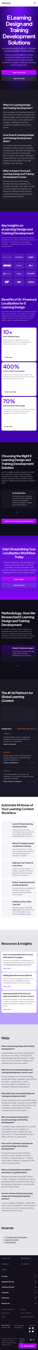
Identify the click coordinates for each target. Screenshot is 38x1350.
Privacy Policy (6, 1313)
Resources (6, 1303)
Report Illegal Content (27, 1316)
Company (5, 1292)
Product (5, 1276)
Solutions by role (8, 1282)
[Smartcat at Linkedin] (33, 1328)
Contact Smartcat (27, 51)
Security (23, 1309)
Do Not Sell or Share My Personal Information (22, 1341)
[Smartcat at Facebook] (30, 1328)
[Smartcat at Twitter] (30, 1332)
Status (3, 1316)
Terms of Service (26, 1313)
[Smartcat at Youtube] (33, 1332)
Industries (5, 1298)
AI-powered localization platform (14, 48)
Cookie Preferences (8, 1309)
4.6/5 (28, 728)
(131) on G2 (33, 728)
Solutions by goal (8, 1287)
